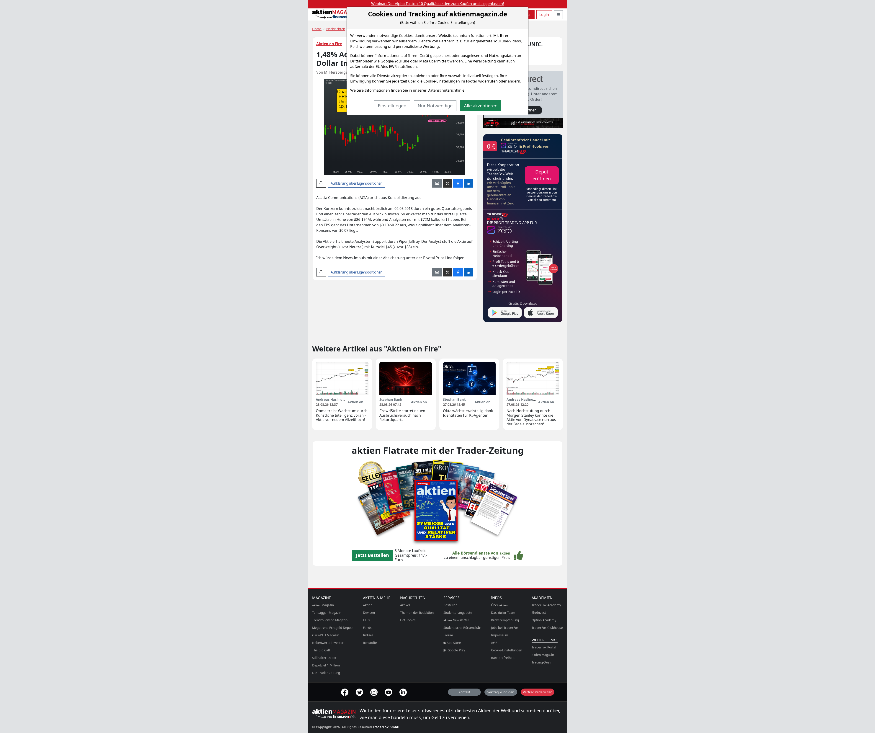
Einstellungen (392, 106)
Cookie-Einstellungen (441, 81)
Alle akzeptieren (480, 106)
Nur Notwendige (435, 106)
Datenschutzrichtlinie (445, 90)
